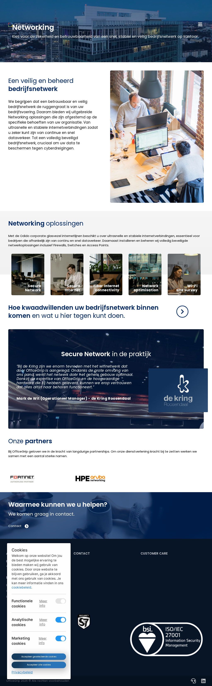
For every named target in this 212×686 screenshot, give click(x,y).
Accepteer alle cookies (39, 664)
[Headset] (193, 680)
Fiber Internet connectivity (106, 288)
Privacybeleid (22, 672)
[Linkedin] (203, 680)
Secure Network (33, 288)
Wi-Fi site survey (187, 288)
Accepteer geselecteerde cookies (38, 656)
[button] (200, 24)
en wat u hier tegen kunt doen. (83, 311)
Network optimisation (146, 288)
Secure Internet (72, 288)
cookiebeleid (21, 587)
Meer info (43, 603)
